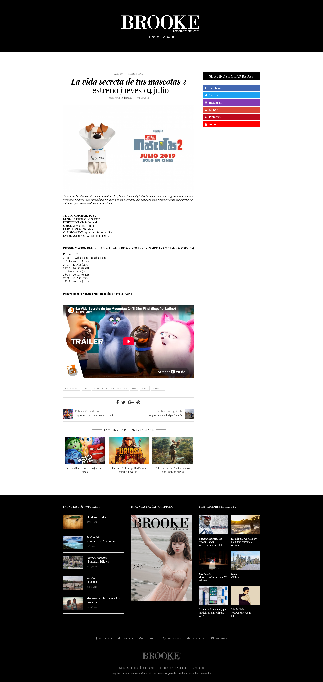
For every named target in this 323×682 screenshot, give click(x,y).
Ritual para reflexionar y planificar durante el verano (244, 542)
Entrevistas (111, 57)
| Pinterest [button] (213, 117)
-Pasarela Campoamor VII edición (213, 577)
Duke (86, 388)
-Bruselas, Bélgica (98, 559)
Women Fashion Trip (193, 57)
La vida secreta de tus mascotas (110, 388)
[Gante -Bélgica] (245, 560)
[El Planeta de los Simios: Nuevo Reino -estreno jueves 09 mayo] (172, 450)
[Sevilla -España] (73, 583)
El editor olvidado (97, 517)
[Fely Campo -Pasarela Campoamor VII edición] (213, 560)
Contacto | (150, 667)
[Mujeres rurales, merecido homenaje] (73, 603)
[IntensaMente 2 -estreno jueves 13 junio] (85, 450)
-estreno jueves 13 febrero (213, 542)
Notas (131, 57)
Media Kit (198, 667)
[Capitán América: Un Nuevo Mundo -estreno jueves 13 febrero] (213, 524)
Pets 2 (144, 388)
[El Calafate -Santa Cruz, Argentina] (73, 542)
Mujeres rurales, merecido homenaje (103, 600)
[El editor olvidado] (73, 522)
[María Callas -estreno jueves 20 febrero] (245, 595)
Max (134, 388)
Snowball (158, 388)
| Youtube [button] (213, 124)
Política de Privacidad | (175, 667)
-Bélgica (236, 575)
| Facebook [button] (213, 88)
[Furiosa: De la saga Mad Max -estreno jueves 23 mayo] (129, 450)
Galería (147, 57)
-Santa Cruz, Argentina (101, 539)
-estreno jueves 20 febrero (241, 612)
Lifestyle (88, 57)
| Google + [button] (213, 109)
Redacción (126, 97)
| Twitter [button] (212, 95)
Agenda (118, 73)
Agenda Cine (135, 73)
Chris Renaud (71, 388)
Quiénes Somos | (130, 667)
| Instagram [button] (214, 102)
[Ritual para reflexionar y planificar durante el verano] (245, 524)
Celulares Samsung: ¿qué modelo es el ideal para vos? (213, 612)
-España (92, 580)
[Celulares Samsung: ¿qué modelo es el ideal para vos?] (213, 595)
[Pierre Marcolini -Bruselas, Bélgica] (73, 562)
